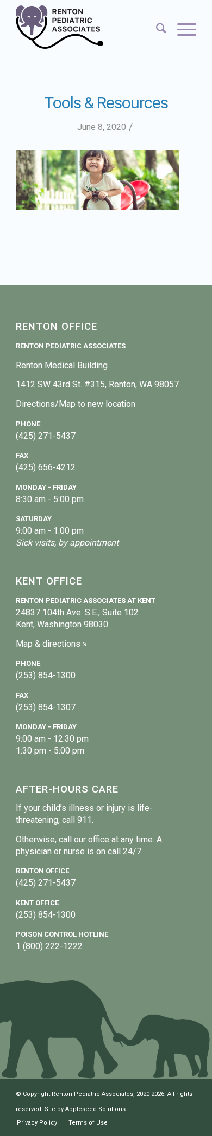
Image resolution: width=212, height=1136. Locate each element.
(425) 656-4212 (46, 467)
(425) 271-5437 (46, 436)
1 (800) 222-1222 (49, 946)
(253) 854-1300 (46, 675)
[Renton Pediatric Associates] (88, 27)
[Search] (155, 30)
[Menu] (181, 30)
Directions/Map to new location (75, 404)
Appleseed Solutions (95, 1109)
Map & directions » (51, 644)
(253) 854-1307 (46, 707)
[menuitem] (155, 30)
